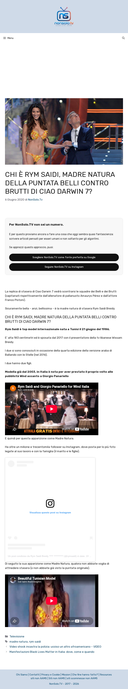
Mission (66, 674)
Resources (106, 674)
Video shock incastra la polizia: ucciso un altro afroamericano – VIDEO (55, 646)
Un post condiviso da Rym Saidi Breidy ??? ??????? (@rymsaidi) (42, 556)
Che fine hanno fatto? (85, 674)
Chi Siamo (22, 674)
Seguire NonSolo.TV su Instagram (64, 266)
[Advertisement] (64, 68)
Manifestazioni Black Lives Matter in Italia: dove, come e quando (52, 651)
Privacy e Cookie (50, 674)
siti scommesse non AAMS (82, 678)
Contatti (34, 674)
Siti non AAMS (57, 678)
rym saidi (35, 641)
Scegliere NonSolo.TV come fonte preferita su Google (64, 257)
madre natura (19, 641)
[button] (123, 38)
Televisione (17, 636)
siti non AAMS (39, 678)
